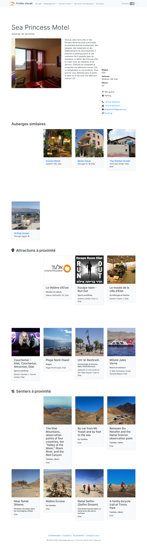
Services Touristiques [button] (83, 4)
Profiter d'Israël (24, 3)
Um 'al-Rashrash (88, 360)
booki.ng (108, 113)
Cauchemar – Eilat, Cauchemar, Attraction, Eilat (25, 363)
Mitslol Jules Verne (118, 361)
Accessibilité (78, 535)
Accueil (38, 4)
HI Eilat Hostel (21, 233)
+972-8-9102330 (112, 102)
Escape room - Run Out (87, 289)
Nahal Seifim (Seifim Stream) (88, 503)
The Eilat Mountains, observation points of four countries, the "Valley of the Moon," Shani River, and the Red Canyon (55, 441)
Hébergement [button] (49, 4)
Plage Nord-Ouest (57, 360)
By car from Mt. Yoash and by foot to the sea (89, 432)
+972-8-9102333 (112, 106)
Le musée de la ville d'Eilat (119, 289)
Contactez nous (92, 535)
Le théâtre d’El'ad (57, 287)
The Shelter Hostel (120, 161)
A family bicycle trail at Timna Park (120, 505)
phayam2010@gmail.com (115, 109)
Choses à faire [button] (64, 4)
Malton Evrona (55, 501)
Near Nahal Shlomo (21, 503)
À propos (100, 4)
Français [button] (125, 3)
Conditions (67, 535)
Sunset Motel (53, 161)
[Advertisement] (73, 16)
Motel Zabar (84, 161)
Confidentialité (54, 535)
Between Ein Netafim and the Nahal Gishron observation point (121, 433)
